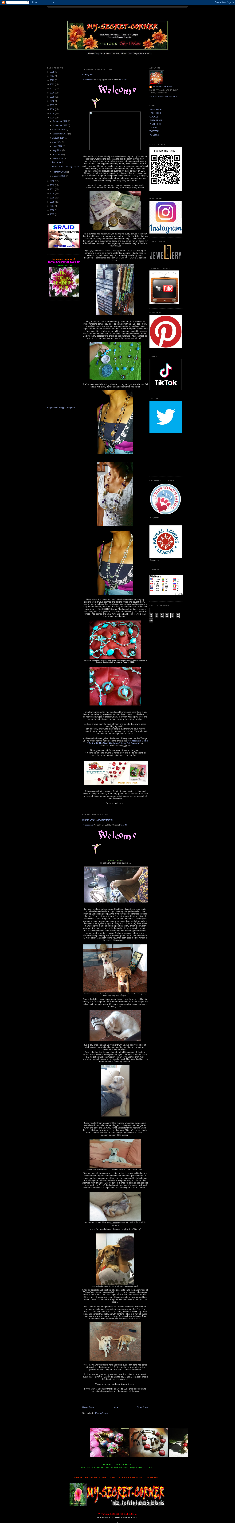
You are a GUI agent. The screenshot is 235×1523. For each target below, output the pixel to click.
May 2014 (57, 150)
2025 (52, 72)
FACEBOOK (155, 113)
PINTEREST (155, 124)
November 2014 (59, 125)
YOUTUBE (154, 135)
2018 (52, 101)
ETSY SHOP (155, 109)
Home (115, 1407)
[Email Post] (82, 810)
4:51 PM (123, 825)
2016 (52, 109)
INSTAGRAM (155, 120)
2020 (52, 93)
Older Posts (142, 1407)
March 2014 (57, 158)
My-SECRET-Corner (117, 13)
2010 (52, 193)
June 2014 (57, 146)
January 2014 (58, 176)
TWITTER (154, 131)
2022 (52, 84)
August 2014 (58, 138)
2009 (52, 198)
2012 (52, 185)
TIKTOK (153, 127)
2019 (52, 97)
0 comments (88, 80)
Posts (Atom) (101, 1413)
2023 (52, 80)
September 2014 (60, 134)
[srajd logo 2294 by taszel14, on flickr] (64, 247)
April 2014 (57, 154)
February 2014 (59, 172)
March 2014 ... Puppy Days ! (65, 166)
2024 (52, 76)
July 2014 (56, 142)
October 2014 (58, 129)
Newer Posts (88, 1407)
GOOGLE (153, 117)
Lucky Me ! (57, 162)
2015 (52, 113)
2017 (52, 105)
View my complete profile (163, 96)
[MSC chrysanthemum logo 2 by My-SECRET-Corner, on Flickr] (118, 56)
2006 (52, 210)
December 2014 (59, 121)
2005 (52, 214)
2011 (52, 189)
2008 (52, 202)
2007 (52, 206)
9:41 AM (123, 80)
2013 (52, 181)
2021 (52, 88)
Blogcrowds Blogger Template (61, 407)
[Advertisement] (64, 352)
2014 (52, 118)
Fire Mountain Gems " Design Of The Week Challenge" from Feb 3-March (117, 742)
